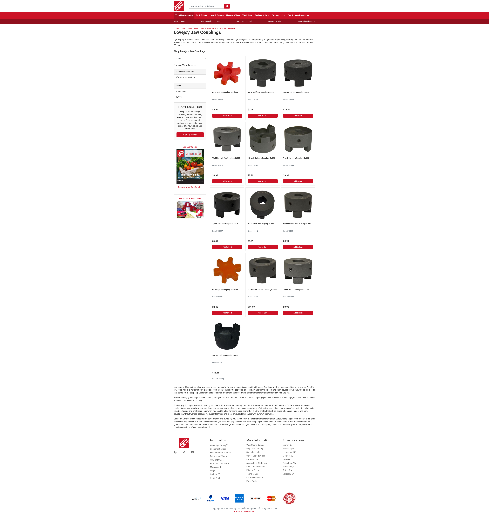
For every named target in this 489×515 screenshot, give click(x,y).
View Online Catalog (255, 445)
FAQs (212, 471)
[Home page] (179, 6)
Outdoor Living (278, 15)
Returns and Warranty (220, 456)
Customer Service (274, 21)
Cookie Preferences (255, 477)
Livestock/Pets (233, 15)
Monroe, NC (288, 456)
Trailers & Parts (262, 15)
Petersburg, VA (289, 463)
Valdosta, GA (288, 474)
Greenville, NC (289, 448)
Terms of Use (252, 474)
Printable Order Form (219, 463)
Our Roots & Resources (298, 15)
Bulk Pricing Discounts (306, 21)
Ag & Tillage (201, 15)
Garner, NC (287, 445)
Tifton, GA (287, 470)
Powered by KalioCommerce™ (244, 511)
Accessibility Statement (256, 463)
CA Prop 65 (215, 474)
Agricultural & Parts (208, 28)
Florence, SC (288, 459)
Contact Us (215, 478)
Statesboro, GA (289, 466)
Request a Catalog (254, 448)
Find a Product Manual (220, 452)
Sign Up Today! (190, 134)
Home (176, 28)
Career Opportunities (255, 456)
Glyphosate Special (244, 21)
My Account (215, 467)
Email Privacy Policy (255, 466)
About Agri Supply (219, 445)
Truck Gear (247, 15)
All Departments (185, 15)
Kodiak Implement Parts (210, 21)
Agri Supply (182, 91)
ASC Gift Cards (216, 460)
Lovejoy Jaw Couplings (186, 77)
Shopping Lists (253, 452)
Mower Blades (179, 21)
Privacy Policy (252, 470)
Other (180, 97)
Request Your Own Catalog (190, 187)
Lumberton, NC (289, 452)
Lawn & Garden (216, 15)
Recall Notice (252, 459)
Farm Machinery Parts (227, 28)
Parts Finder (251, 481)
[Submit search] (227, 6)
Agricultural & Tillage (189, 28)
